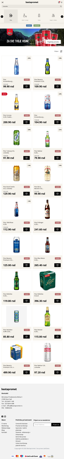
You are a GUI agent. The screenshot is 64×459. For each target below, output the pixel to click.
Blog (3, 430)
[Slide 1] (28, 44)
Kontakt (4, 432)
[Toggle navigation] (61, 2)
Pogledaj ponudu (53, 42)
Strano (29, 25)
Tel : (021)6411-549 (8, 401)
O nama (4, 424)
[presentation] (2, 17)
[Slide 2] (30, 44)
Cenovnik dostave (21, 424)
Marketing (5, 426)
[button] (12, 2)
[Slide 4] (36, 44)
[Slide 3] (33, 44)
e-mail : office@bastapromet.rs (12, 406)
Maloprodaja (6, 428)
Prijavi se (56, 425)
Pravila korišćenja (21, 426)
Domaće (37, 25)
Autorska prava (21, 437)
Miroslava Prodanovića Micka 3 (12, 397)
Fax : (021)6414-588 (8, 403)
